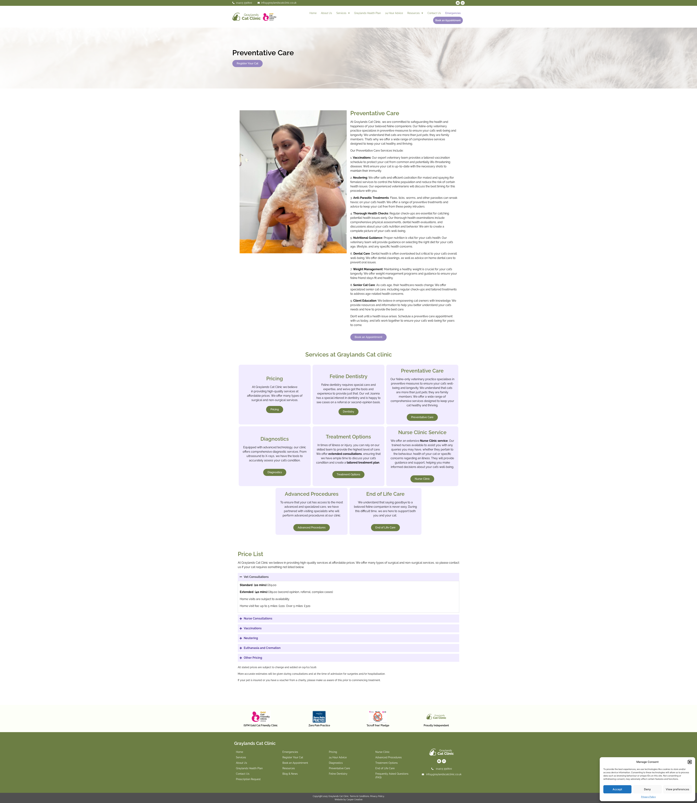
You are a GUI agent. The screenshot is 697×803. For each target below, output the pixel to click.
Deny (647, 789)
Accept (617, 789)
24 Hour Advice (394, 13)
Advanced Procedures (388, 757)
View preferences (677, 789)
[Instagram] (463, 3)
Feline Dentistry (338, 773)
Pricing (333, 751)
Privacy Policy (648, 796)
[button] (690, 762)
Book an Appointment (448, 20)
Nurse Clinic (382, 751)
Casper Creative (354, 799)
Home (313, 13)
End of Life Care (385, 768)
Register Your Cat (292, 757)
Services (341, 13)
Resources (413, 13)
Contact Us (434, 13)
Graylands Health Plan (367, 13)
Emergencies (453, 13)
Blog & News (290, 773)
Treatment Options (386, 762)
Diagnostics (336, 762)
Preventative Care (339, 768)
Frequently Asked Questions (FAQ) (391, 775)
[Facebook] (458, 3)
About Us (326, 13)
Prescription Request (248, 779)
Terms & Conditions (359, 796)
